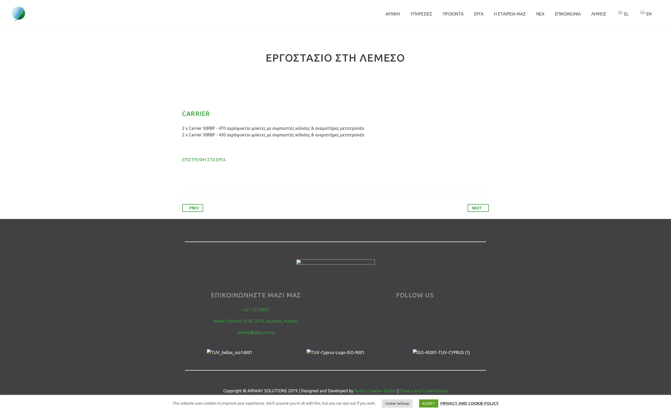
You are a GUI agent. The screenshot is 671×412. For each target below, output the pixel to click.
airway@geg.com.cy (256, 332)
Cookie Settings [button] (397, 403)
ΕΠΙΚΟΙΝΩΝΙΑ (568, 14)
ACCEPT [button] (428, 403)
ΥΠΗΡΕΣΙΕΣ (421, 14)
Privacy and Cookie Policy (423, 390)
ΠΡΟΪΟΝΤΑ (453, 14)
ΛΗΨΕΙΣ (598, 14)
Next (477, 208)
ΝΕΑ (540, 14)
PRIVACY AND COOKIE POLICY (469, 403)
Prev (194, 208)
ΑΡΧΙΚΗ (393, 14)
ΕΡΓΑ (479, 14)
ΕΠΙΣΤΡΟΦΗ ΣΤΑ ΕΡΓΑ (204, 159)
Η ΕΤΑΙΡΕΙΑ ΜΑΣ (510, 14)
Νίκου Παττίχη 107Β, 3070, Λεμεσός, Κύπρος (256, 321)
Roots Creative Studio (375, 390)
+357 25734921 (256, 309)
